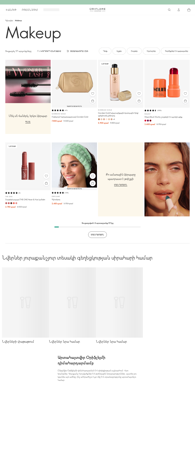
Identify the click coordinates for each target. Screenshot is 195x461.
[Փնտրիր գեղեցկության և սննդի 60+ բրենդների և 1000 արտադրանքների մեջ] (169, 10)
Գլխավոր (9, 20)
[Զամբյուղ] (189, 10)
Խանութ (11, 9)
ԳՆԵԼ (28, 121)
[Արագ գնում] (93, 101)
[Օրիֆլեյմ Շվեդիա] (97, 9)
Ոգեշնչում (30, 9)
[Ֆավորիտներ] (93, 93)
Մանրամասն (120, 184)
